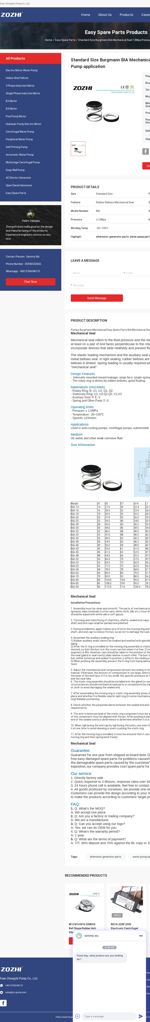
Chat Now (30, 281)
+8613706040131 (30, 271)
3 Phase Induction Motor (20, 85)
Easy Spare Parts (65, 40)
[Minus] (141, 936)
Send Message (96, 298)
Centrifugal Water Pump (20, 131)
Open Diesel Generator (19, 185)
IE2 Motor (11, 101)
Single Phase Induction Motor (23, 93)
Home (48, 40)
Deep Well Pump (15, 170)
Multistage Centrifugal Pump (23, 162)
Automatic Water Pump (20, 154)
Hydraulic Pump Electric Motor (23, 124)
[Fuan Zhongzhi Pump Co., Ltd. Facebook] (145, 151)
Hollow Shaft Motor (17, 78)
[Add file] (77, 1016)
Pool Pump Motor (16, 116)
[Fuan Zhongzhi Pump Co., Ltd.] (12, 14)
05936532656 (33, 263)
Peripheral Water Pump (19, 139)
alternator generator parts (105, 856)
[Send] (141, 1016)
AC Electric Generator (18, 177)
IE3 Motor (11, 108)
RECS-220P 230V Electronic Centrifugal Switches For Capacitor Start (125, 928)
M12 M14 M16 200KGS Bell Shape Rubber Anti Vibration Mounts (82, 928)
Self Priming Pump (17, 147)
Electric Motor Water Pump (22, 70)
